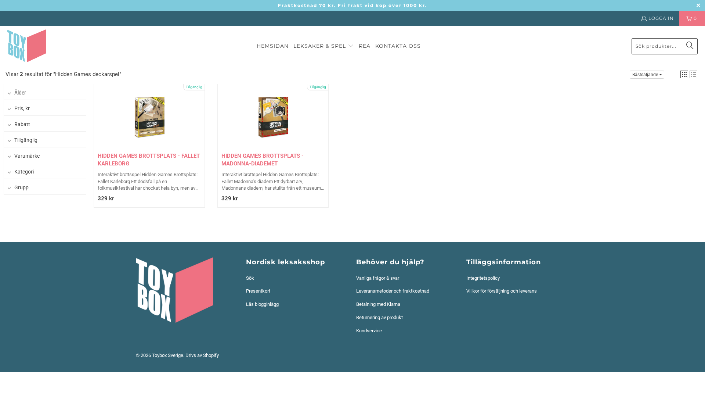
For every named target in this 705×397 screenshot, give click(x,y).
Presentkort (258, 291)
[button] (323, 46)
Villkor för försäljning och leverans (501, 291)
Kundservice (369, 330)
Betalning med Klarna (378, 304)
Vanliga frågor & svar (377, 278)
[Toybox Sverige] (26, 46)
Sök (250, 278)
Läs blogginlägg (262, 304)
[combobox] (665, 46)
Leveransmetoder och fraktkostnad (392, 291)
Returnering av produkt (379, 317)
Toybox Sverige (167, 355)
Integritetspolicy (483, 278)
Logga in (661, 18)
